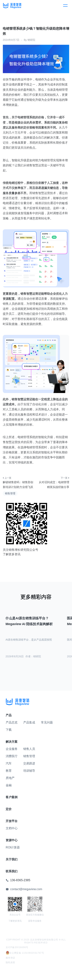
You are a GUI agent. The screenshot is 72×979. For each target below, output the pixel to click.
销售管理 (10, 493)
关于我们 (12, 859)
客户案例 (12, 797)
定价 (9, 809)
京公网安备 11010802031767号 (26, 953)
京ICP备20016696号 (17, 947)
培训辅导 (29, 770)
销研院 (31, 39)
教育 (9, 770)
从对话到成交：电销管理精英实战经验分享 (54, 485)
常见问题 (47, 722)
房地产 (10, 778)
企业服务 (12, 748)
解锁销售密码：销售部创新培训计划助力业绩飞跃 (18, 485)
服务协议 (10, 957)
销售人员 (29, 748)
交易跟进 (29, 763)
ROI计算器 (13, 847)
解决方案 (12, 741)
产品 (9, 715)
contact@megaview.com (26, 889)
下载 (9, 729)
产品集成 (29, 722)
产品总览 (12, 722)
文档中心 (12, 828)
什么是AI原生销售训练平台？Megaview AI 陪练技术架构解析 (29, 621)
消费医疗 (12, 756)
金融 (9, 785)
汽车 (9, 763)
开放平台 (12, 821)
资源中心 (12, 840)
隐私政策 (10, 962)
